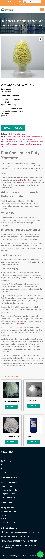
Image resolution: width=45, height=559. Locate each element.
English (29, 1)
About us (4, 465)
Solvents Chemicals (8, 511)
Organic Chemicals (8, 497)
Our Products (6, 461)
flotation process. (20, 324)
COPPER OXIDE (6, 515)
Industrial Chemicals (14, 25)
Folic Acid (4, 519)
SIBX (38, 262)
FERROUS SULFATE (8, 523)
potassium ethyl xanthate (19, 139)
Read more (11, 407)
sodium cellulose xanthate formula (22, 141)
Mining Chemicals (7, 508)
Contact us (5, 472)
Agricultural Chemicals (9, 482)
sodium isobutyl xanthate (23, 144)
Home (4, 25)
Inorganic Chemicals (9, 494)
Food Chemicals (7, 486)
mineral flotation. (21, 180)
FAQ (2, 468)
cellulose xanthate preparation (18, 136)
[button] (42, 9)
